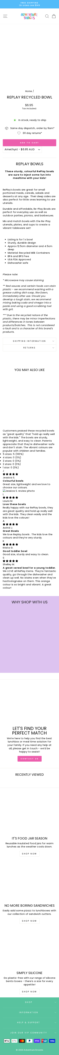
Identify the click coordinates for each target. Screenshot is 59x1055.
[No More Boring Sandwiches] (29, 881)
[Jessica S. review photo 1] (19, 491)
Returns (29, 347)
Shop (28, 1002)
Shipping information (29, 341)
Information (28, 1012)
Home (28, 91)
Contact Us (29, 758)
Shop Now (29, 853)
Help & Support (28, 1022)
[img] (10, 474)
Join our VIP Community (28, 1032)
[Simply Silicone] (29, 949)
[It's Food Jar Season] (29, 814)
